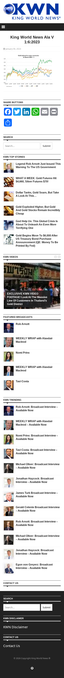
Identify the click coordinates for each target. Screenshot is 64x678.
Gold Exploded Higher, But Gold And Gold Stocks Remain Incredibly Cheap (38, 210)
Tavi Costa (22, 381)
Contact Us (11, 646)
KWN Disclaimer (15, 627)
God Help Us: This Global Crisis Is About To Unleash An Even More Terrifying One (37, 225)
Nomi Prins (23, 352)
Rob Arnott (22, 324)
